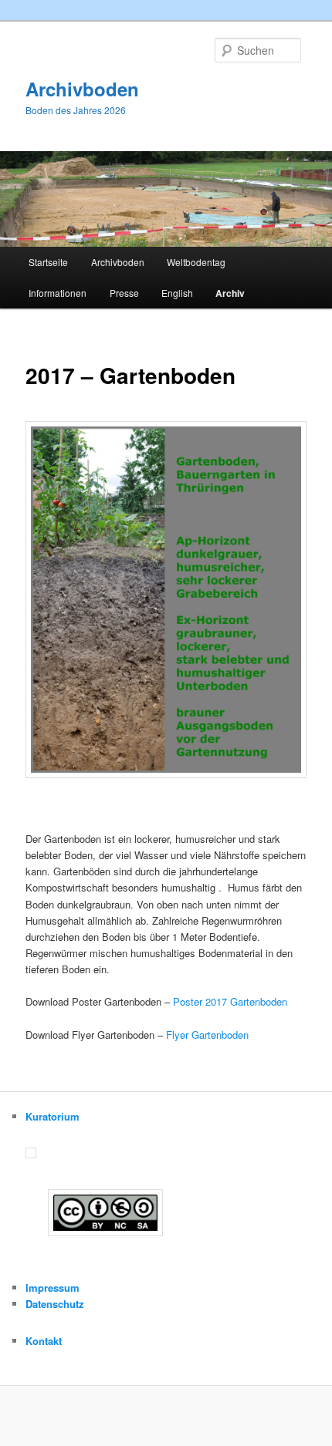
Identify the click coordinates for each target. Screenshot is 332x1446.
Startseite (48, 261)
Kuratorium (52, 1116)
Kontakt (43, 1340)
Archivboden (82, 89)
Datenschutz (54, 1303)
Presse (124, 292)
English (177, 292)
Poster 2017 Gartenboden (230, 1001)
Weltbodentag (196, 261)
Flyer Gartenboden (207, 1034)
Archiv (230, 293)
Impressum (52, 1287)
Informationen (57, 292)
